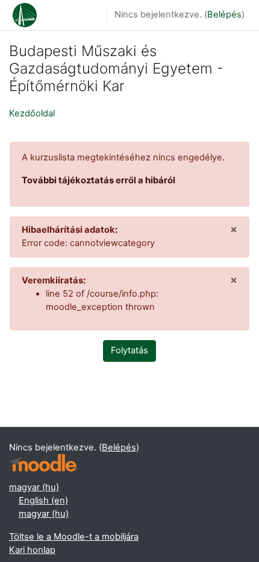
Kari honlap (32, 550)
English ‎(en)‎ (43, 500)
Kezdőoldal (32, 113)
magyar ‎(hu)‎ (34, 487)
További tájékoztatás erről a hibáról (98, 180)
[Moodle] (42, 463)
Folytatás (129, 350)
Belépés (224, 14)
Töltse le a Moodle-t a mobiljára (74, 536)
